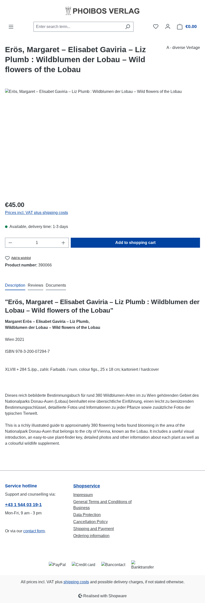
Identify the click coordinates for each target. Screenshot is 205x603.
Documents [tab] (56, 285)
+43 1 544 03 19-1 (23, 504)
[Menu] (11, 27)
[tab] (15, 285)
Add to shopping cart (135, 242)
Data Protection (87, 515)
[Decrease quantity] (10, 243)
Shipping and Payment (93, 529)
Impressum (83, 495)
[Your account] (168, 26)
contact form (34, 531)
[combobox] (78, 27)
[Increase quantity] (63, 243)
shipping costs (76, 582)
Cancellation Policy (90, 522)
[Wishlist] (156, 26)
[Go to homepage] (102, 10)
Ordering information (91, 536)
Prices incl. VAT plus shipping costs (36, 212)
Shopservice (86, 485)
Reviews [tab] (35, 285)
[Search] (128, 27)
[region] (102, 142)
